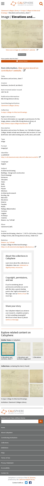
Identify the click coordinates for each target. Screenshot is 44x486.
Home (3, 427)
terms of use (22, 294)
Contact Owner (23, 61)
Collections (5, 443)
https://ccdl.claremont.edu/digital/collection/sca (17, 247)
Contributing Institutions (9, 438)
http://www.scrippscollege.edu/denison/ (14, 123)
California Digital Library (27, 479)
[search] (41, 4)
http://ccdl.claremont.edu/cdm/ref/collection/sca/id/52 (19, 157)
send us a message (12, 320)
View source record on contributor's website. (19, 69)
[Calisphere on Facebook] (30, 483)
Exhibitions (4, 448)
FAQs (3, 453)
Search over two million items (13, 418)
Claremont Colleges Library (10, 11)
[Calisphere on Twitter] (26, 483)
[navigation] (2, 4)
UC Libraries (31, 478)
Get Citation (22, 54)
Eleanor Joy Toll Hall (7, 242)
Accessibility (5, 468)
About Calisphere (7, 433)
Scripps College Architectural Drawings (14, 112)
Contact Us (4, 473)
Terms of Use (5, 458)
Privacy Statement (7, 463)
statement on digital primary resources (17, 266)
